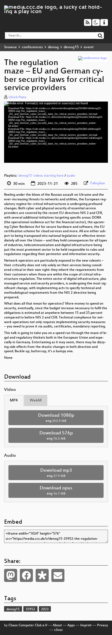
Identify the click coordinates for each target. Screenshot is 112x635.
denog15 (71, 47)
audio (71, 176)
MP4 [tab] (14, 400)
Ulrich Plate (17, 97)
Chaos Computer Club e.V (27, 625)
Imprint (86, 625)
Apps (71, 625)
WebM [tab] (36, 400)
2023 (45, 609)
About (57, 625)
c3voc (58, 630)
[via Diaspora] (42, 575)
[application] (56, 132)
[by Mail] (57, 575)
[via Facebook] (26, 575)
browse (10, 47)
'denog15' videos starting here (41, 176)
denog (53, 47)
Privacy (102, 625)
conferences (32, 47)
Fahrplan (97, 183)
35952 (30, 609)
